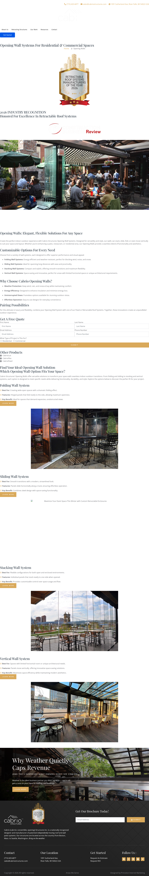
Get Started (7, 35)
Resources (44, 29)
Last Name (78, 322)
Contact (54, 29)
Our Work (33, 29)
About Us (5, 29)
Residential (7, 341)
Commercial (20, 341)
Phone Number (80, 330)
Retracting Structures (19, 29)
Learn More (21, 789)
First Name (4, 322)
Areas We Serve (72, 873)
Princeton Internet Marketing (133, 873)
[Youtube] (138, 859)
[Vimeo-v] (142, 859)
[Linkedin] (133, 859)
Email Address (6, 330)
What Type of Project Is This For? (13, 338)
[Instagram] (128, 859)
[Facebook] (124, 859)
